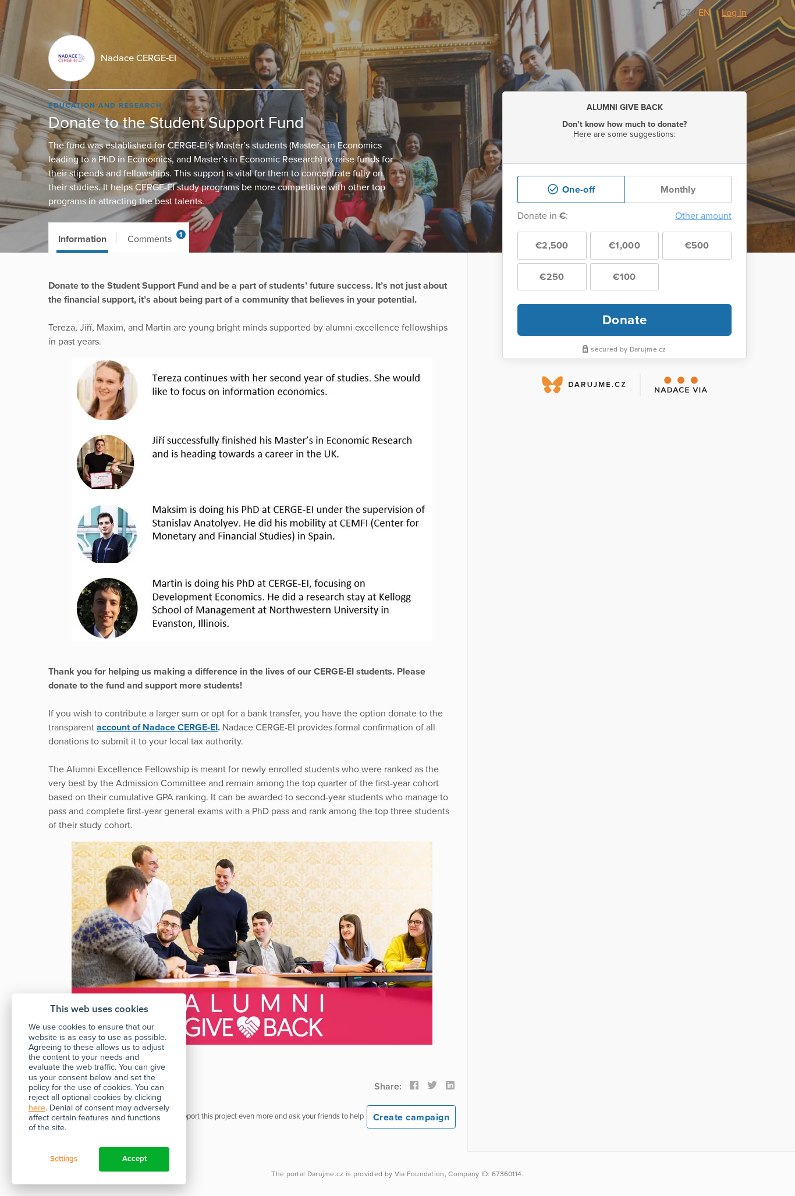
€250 (552, 277)
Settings (63, 1158)
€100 (624, 277)
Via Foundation (420, 1174)
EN (704, 13)
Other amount (703, 216)
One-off (577, 190)
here (37, 1108)
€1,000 (624, 245)
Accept (134, 1158)
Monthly (678, 190)
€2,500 (552, 245)
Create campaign (411, 1117)
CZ (686, 13)
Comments (155, 237)
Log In (734, 13)
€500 (697, 245)
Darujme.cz (325, 1174)
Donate (624, 320)
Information (82, 239)
